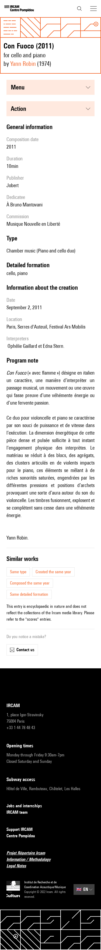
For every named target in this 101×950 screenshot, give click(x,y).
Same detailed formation (29, 594)
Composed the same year (30, 583)
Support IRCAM (19, 829)
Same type (18, 571)
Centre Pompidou (20, 835)
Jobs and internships (24, 805)
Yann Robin (23, 63)
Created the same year (53, 571)
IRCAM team (16, 812)
